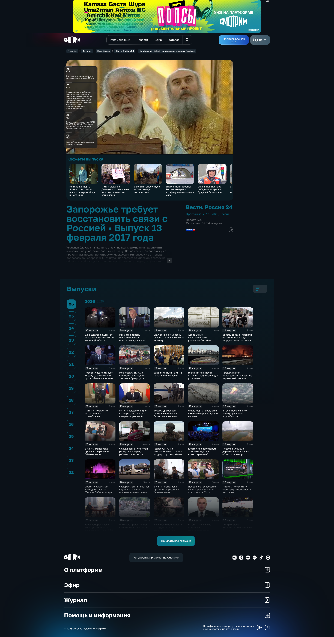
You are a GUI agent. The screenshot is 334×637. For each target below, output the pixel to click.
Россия (224, 214)
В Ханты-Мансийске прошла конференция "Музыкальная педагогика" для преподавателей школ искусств (98, 455)
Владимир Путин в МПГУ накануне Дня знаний (168, 374)
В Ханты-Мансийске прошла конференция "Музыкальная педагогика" (166, 490)
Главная (72, 51)
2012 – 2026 (210, 214)
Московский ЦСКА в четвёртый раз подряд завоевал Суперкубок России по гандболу (132, 377)
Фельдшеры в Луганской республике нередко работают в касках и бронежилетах (133, 453)
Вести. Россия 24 (124, 51)
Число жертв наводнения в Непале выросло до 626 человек (203, 413)
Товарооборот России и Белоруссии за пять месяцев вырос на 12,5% (99, 527)
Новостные (193, 220)
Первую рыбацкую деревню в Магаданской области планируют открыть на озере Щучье (236, 453)
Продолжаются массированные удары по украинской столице (237, 375)
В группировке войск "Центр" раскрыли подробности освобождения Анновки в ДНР (237, 416)
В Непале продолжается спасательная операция (133, 526)
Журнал (75, 600)
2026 (100, 301)
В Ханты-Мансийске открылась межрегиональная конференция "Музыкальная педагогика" (199, 531)
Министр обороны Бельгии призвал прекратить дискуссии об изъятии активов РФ (134, 339)
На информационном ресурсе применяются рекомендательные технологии (228, 627)
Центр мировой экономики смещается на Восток (237, 527)
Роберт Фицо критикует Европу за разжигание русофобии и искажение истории (99, 377)
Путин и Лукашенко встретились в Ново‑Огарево (96, 413)
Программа (103, 51)
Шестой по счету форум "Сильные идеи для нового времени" (202, 451)
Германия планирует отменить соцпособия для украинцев (203, 375)
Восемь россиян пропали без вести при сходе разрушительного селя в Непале (237, 339)
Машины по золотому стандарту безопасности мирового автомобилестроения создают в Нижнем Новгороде (236, 493)
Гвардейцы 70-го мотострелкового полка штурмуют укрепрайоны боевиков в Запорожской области (168, 454)
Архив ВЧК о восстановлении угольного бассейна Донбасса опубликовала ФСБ (202, 340)
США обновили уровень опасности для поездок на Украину (169, 337)
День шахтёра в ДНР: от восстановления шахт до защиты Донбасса (99, 337)
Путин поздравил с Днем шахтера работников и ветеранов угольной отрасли (133, 414)
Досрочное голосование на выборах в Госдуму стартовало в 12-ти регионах (202, 490)
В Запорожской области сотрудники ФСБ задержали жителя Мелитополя (168, 528)
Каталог (86, 51)
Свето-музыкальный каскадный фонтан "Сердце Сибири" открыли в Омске (100, 490)
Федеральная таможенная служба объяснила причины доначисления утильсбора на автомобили (134, 492)
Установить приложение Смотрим (156, 557)
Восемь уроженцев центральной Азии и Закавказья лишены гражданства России (166, 414)
